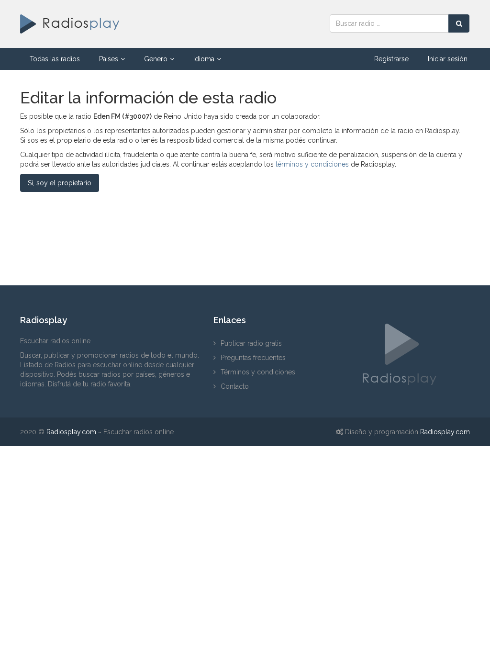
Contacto (235, 386)
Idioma (203, 59)
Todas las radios (55, 59)
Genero (155, 59)
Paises (108, 59)
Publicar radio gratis (251, 343)
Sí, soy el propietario (59, 183)
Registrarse (391, 59)
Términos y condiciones (258, 372)
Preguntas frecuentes (253, 357)
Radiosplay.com (71, 432)
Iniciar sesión (448, 59)
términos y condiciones (312, 164)
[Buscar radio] (458, 23)
